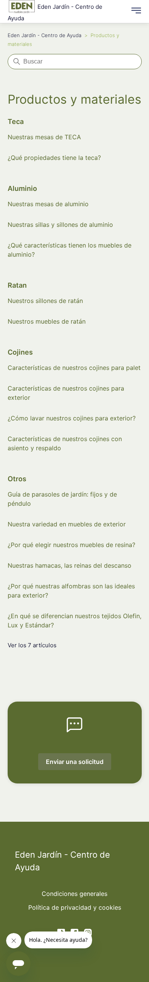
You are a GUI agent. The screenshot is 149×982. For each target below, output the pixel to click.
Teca (16, 121)
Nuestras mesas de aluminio (48, 204)
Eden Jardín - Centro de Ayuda (44, 35)
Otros (17, 479)
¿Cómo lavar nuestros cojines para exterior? (72, 418)
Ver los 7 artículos (32, 645)
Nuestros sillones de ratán (45, 301)
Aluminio (22, 188)
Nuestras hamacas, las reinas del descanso (69, 565)
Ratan (17, 285)
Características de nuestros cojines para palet (74, 367)
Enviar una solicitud (75, 761)
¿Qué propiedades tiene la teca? (54, 157)
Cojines (20, 352)
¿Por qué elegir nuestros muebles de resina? (71, 545)
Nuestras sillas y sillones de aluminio (60, 224)
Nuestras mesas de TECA (44, 137)
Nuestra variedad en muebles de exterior (67, 524)
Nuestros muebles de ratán (47, 321)
